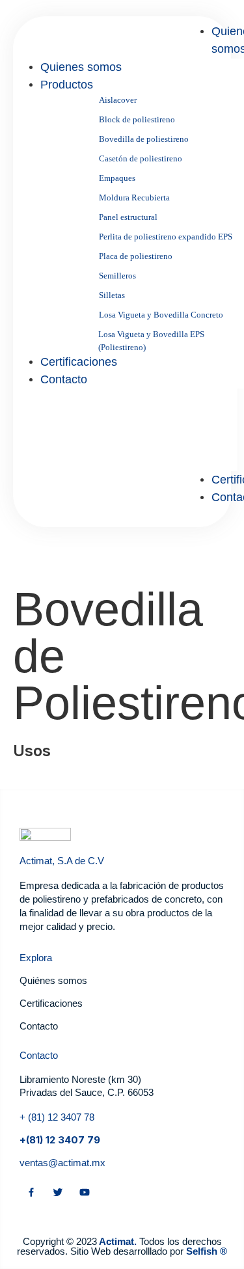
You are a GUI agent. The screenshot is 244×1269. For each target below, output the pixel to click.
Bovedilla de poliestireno (144, 139)
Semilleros (117, 275)
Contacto (63, 379)
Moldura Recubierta (134, 197)
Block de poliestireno (137, 119)
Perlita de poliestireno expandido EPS (165, 236)
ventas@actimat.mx (62, 1162)
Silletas (112, 295)
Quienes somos (81, 67)
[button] (200, 513)
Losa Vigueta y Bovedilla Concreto (161, 315)
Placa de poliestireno (135, 256)
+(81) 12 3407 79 (60, 1140)
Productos (66, 84)
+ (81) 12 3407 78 (57, 1117)
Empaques (117, 178)
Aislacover (118, 100)
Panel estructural (128, 217)
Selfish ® (206, 1251)
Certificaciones (78, 361)
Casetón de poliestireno (140, 158)
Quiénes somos (53, 980)
